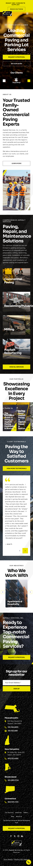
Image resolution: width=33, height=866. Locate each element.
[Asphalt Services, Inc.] (7, 12)
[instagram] (18, 836)
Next (25, 550)
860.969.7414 (13, 802)
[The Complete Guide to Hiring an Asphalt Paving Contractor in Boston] (9, 416)
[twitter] (15, 836)
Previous (19, 550)
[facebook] (11, 836)
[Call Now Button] (28, 862)
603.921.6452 (13, 758)
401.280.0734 (13, 780)
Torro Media (8, 859)
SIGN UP (16, 689)
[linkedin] (22, 836)
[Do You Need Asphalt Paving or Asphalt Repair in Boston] (23, 416)
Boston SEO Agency (22, 859)
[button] (4, 80)
